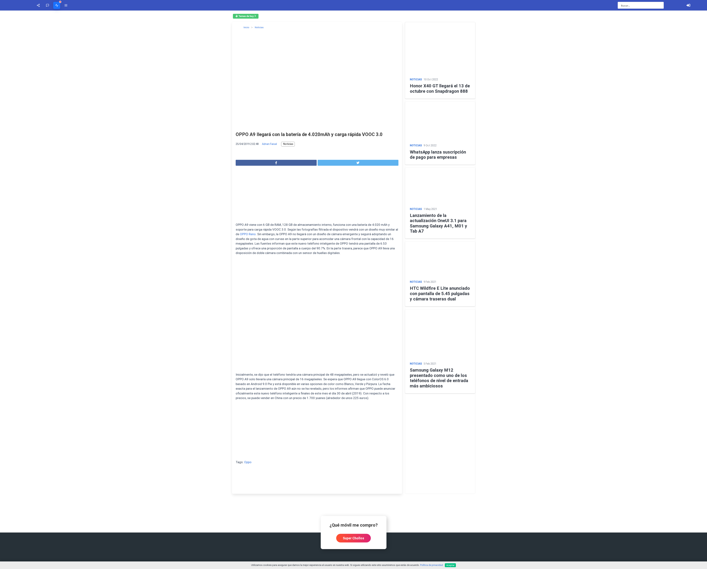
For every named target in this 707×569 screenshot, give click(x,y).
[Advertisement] (89, 375)
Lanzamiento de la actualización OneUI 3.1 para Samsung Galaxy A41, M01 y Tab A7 (585, 448)
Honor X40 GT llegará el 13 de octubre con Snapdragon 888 (560, 185)
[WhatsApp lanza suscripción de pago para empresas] (597, 253)
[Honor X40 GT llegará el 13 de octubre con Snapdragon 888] (597, 98)
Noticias (61, 323)
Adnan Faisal (41, 323)
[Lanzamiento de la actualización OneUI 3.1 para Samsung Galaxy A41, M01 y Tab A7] (597, 384)
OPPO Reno (338, 404)
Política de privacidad (431, 565)
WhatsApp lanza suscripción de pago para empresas (553, 320)
